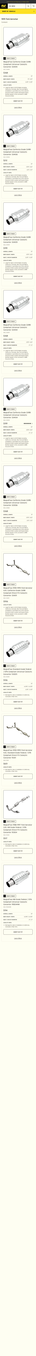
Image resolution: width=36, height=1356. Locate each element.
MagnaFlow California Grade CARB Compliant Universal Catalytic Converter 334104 (17, 415)
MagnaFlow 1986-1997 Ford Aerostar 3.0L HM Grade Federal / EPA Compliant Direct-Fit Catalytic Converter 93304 (17, 828)
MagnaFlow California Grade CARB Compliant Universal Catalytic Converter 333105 (17, 64)
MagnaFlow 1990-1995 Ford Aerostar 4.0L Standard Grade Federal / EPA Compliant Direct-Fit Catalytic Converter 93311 (17, 754)
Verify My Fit (18, 101)
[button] (33, 6)
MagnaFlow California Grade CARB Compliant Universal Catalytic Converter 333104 (17, 327)
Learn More (23, 108)
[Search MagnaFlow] (28, 6)
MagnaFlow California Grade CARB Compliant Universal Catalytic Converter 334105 (17, 239)
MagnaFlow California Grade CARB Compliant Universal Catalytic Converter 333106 (17, 502)
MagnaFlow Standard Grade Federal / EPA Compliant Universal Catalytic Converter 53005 (17, 671)
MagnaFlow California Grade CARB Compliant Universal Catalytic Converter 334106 (17, 152)
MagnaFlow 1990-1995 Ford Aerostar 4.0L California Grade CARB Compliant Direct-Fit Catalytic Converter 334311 (17, 591)
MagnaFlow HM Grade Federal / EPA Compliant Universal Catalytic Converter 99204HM (17, 901)
